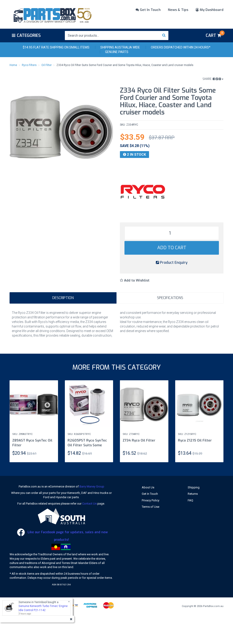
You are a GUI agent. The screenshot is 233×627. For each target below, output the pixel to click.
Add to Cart (171, 248)
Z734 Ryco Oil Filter (139, 440)
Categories (29, 35)
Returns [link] (193, 493)
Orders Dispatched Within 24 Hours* (180, 47)
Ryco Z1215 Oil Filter (195, 440)
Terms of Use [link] (150, 506)
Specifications (170, 297)
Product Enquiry (173, 262)
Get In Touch (150, 10)
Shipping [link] (194, 487)
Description (63, 297)
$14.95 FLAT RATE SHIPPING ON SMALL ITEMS (56, 47)
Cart (214, 34)
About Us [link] (148, 487)
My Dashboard (211, 10)
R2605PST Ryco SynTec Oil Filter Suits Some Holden (87, 445)
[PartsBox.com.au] (52, 14)
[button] (134, 280)
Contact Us (89, 503)
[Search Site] (164, 35)
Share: (208, 79)
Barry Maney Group (91, 486)
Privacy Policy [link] (150, 500)
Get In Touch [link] (150, 493)
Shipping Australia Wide (120, 47)
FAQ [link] (190, 500)
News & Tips (178, 10)
